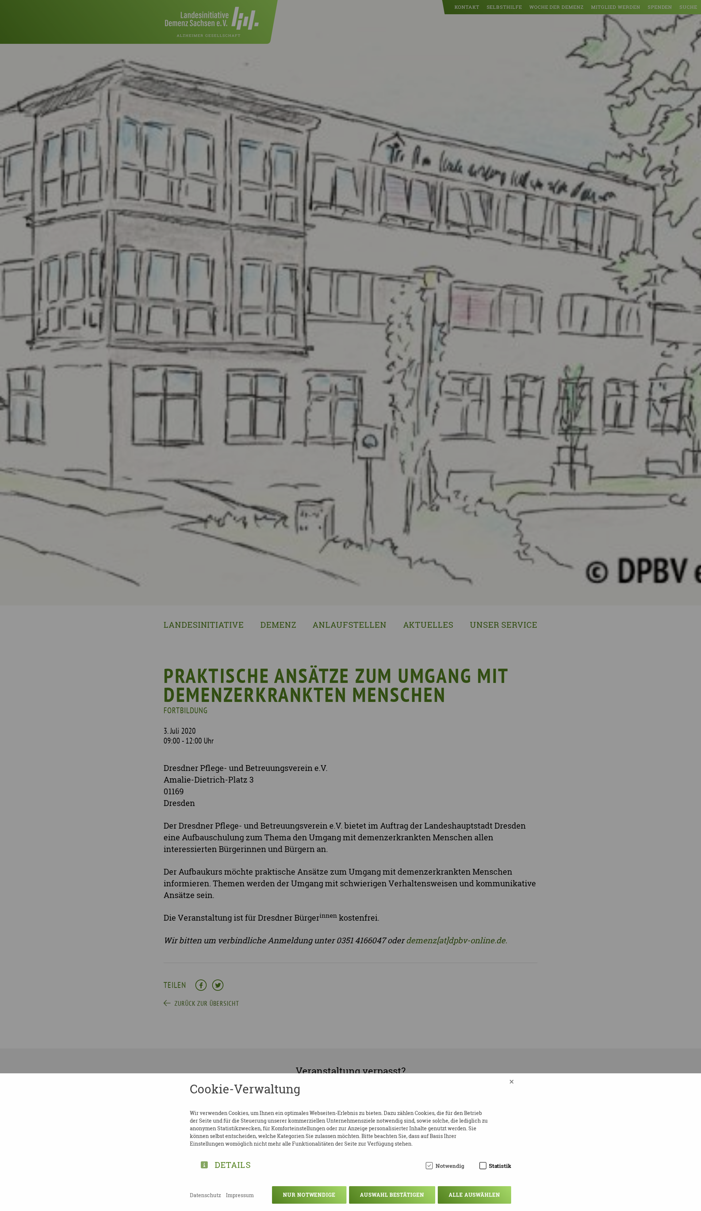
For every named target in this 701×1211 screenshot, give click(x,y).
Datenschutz (205, 1195)
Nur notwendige (309, 1194)
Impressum (240, 1195)
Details (233, 1164)
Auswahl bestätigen (392, 1194)
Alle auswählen (474, 1194)
